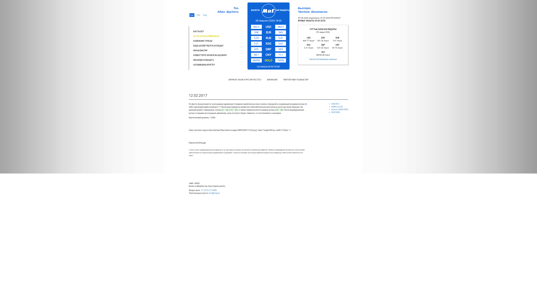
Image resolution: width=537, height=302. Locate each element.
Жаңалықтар (200, 50)
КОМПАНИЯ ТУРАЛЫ (202, 41)
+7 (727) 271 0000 (209, 190)
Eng (205, 15)
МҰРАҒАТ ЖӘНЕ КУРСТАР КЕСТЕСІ (245, 80)
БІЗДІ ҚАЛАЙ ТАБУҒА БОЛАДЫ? (208, 46)
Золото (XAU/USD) (339, 109)
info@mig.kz (214, 193)
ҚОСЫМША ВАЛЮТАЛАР (268, 67)
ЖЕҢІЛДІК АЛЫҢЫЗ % (203, 60)
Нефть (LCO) (337, 107)
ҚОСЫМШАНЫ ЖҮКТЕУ (204, 65)
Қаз (192, 15)
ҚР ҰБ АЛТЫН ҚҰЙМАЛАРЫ (206, 36)
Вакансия (272, 80)
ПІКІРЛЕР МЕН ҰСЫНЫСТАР (295, 80)
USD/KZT (335, 104)
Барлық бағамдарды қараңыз (323, 59)
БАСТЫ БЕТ (198, 31)
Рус (198, 15)
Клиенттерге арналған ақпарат (210, 55)
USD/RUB (335, 112)
